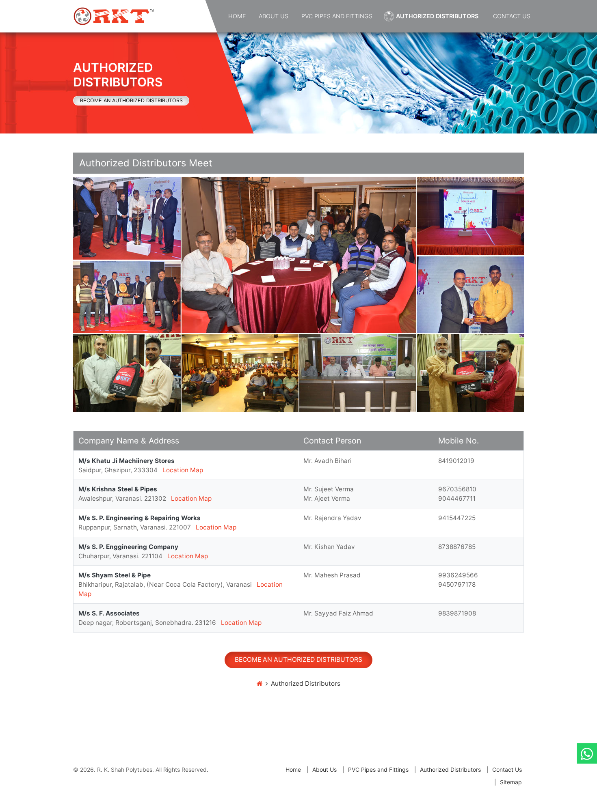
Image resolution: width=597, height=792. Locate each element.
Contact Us (511, 16)
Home (237, 16)
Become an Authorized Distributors (131, 100)
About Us (273, 16)
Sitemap (511, 782)
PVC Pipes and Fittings (336, 16)
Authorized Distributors (437, 16)
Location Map (182, 470)
